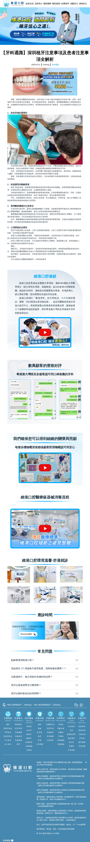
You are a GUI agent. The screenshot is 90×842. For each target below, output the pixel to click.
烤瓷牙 (29, 734)
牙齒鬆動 (60, 740)
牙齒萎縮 (60, 744)
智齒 (39, 728)
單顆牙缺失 (8, 728)
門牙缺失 (8, 732)
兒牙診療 (82, 746)
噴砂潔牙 (71, 738)
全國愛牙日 (50, 724)
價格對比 (83, 4)
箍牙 (18, 744)
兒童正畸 (82, 734)
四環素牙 (29, 742)
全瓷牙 (29, 730)
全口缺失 (8, 744)
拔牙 (39, 736)
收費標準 (65, 4)
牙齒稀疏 (18, 740)
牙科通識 (50, 736)
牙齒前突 (18, 736)
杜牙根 (39, 732)
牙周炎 (61, 724)
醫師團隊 (47, 4)
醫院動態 (56, 4)
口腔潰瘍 (39, 744)
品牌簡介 (38, 4)
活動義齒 (29, 746)
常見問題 (71, 750)
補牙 (39, 724)
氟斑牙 (29, 738)
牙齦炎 (61, 732)
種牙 (8, 724)
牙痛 (39, 740)
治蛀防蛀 (82, 726)
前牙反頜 (18, 728)
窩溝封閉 (82, 730)
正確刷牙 (50, 732)
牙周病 (61, 736)
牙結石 (71, 742)
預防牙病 (50, 728)
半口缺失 (8, 740)
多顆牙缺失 (8, 736)
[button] (4, 28)
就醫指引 (74, 4)
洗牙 (71, 730)
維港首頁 (30, 4)
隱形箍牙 (18, 724)
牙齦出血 (60, 728)
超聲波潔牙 (71, 734)
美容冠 (29, 726)
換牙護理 (82, 742)
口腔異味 (50, 740)
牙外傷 (82, 738)
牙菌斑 (71, 746)
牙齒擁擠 (18, 732)
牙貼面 (29, 750)
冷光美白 (71, 726)
